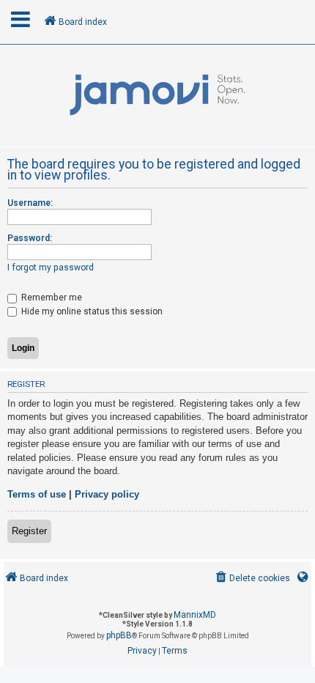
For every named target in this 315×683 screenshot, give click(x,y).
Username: (30, 203)
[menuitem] (251, 578)
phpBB (119, 635)
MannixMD (195, 615)
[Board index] (157, 95)
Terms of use (36, 494)
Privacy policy (107, 494)
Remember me (50, 297)
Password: (29, 238)
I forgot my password (50, 267)
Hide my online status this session (91, 311)
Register (29, 530)
